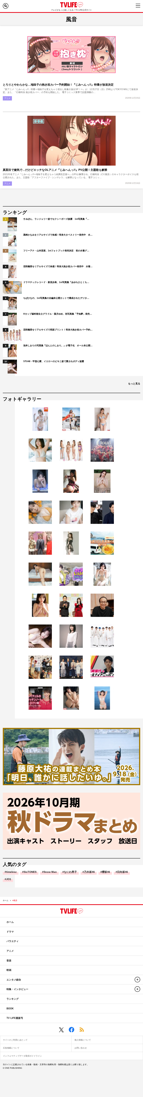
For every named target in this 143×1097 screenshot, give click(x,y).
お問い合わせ (80, 1048)
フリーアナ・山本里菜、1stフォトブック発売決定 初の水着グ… (56, 250)
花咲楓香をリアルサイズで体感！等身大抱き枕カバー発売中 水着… (58, 266)
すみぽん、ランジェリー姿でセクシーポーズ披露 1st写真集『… (56, 219)
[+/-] (137, 979)
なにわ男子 (70, 871)
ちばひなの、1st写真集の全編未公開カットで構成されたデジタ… (56, 298)
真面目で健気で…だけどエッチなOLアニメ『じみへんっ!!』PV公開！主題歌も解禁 (55, 169)
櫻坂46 (106, 871)
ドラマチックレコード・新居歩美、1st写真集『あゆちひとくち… (56, 282)
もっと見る (134, 383)
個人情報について (82, 1040)
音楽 (9, 960)
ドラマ (10, 931)
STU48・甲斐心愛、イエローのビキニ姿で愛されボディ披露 (53, 361)
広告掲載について (11, 1048)
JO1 (8, 879)
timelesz (11, 871)
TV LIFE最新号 (15, 1018)
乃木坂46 (89, 871)
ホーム (5, 900)
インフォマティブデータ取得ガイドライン (22, 1056)
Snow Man (50, 871)
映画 (9, 970)
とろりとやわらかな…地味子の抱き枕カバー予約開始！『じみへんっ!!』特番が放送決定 (58, 84)
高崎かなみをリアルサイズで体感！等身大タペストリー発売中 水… (58, 235)
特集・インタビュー (17, 989)
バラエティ (13, 941)
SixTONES (30, 871)
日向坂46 (122, 871)
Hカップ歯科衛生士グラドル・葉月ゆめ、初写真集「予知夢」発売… (57, 314)
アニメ (7, 98)
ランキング (13, 998)
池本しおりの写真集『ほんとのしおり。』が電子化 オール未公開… (58, 345)
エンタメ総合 (14, 979)
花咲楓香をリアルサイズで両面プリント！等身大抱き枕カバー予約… (58, 329)
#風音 (14, 900)
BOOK (10, 1008)
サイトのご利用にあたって (15, 1040)
